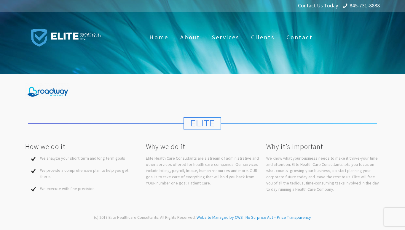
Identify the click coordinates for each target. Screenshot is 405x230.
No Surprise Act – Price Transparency (278, 217)
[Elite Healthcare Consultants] (66, 37)
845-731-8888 (365, 5)
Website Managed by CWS (220, 217)
